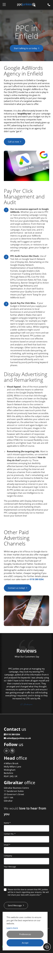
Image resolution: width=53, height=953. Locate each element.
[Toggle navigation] (4, 5)
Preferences (25, 934)
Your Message (10, 866)
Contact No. (9, 834)
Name (7, 823)
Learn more (12, 927)
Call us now (13, 141)
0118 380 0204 (36, 579)
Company (8, 855)
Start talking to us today (25, 48)
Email (7, 845)
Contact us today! (16, 588)
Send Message (15, 905)
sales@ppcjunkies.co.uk (18, 738)
